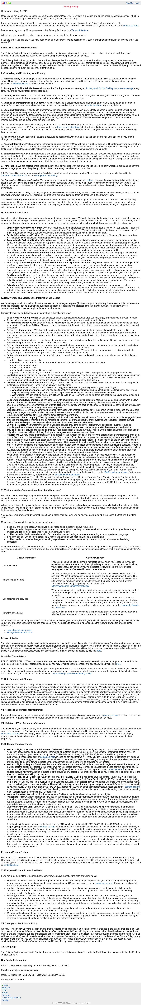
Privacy (5, 995)
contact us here (130, 25)
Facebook (125, 605)
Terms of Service (79, 30)
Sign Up (129, 3)
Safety (5, 1000)
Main (5, 985)
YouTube (60, 607)
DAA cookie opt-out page (67, 475)
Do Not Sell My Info (11, 997)
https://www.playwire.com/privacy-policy (72, 673)
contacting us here (10, 733)
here (99, 651)
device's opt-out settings (68, 127)
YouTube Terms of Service (14, 175)
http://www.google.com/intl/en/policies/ (70, 586)
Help (4, 990)
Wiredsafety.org (20, 83)
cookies (89, 180)
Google (135, 605)
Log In (137, 3)
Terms (5, 992)
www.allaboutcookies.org (19, 630)
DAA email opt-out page (116, 472)
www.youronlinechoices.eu (20, 632)
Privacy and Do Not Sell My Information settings (109, 88)
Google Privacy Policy (46, 175)
